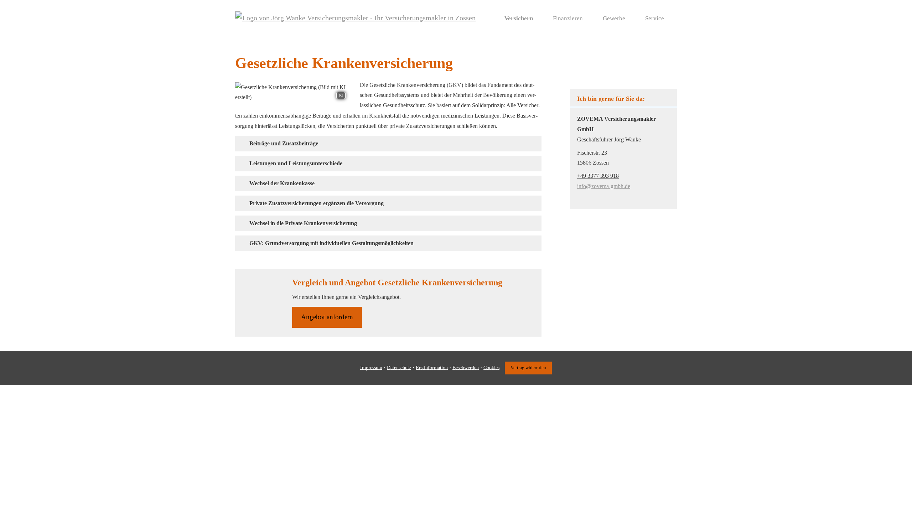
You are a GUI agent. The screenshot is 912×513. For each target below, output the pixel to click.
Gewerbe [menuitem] (614, 18)
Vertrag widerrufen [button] (528, 367)
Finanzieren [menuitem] (568, 18)
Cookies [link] (491, 367)
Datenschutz (399, 367)
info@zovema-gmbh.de (603, 186)
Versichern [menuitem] (518, 18)
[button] (283, 143)
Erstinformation (432, 367)
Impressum (371, 367)
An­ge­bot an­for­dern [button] (327, 317)
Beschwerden (465, 367)
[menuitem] (488, 18)
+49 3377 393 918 (598, 176)
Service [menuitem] (654, 18)
